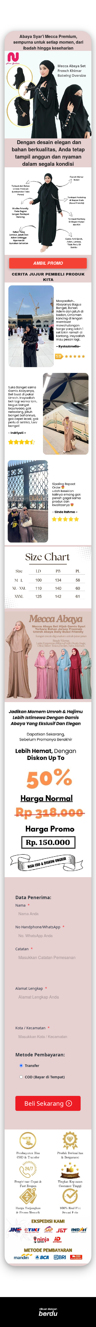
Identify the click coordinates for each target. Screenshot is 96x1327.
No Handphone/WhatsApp (40, 926)
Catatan (24, 948)
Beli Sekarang (44, 1103)
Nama (22, 905)
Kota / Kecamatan (32, 1027)
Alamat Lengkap (31, 988)
